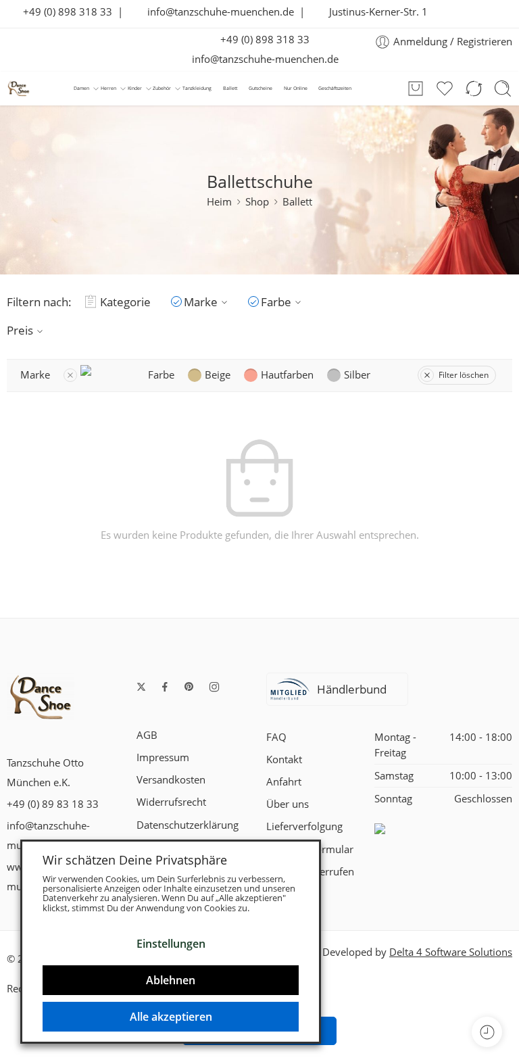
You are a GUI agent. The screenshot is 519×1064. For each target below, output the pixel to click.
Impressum (163, 757)
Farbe (276, 302)
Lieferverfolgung (304, 826)
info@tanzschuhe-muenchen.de (216, 11)
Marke (201, 302)
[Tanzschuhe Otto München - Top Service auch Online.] (18, 88)
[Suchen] (502, 88)
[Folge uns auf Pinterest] (189, 686)
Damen (81, 88)
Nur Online (295, 88)
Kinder (135, 88)
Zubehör (162, 88)
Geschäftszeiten (334, 88)
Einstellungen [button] (171, 943)
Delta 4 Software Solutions (450, 952)
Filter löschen (464, 375)
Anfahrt (283, 781)
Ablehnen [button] (170, 980)
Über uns (287, 804)
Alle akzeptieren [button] (171, 1016)
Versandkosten (171, 779)
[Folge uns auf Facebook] (164, 686)
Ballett (230, 88)
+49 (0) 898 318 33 (63, 11)
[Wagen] (415, 88)
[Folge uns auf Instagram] (214, 687)
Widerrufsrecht (171, 802)
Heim (219, 201)
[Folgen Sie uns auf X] (141, 687)
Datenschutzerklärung (188, 825)
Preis (20, 330)
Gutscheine (260, 88)
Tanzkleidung (197, 88)
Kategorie (125, 302)
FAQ (276, 737)
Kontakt (284, 759)
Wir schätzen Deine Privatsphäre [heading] (135, 860)
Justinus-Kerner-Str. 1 (374, 11)
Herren (108, 88)
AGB (147, 735)
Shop (257, 201)
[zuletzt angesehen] (487, 1032)
